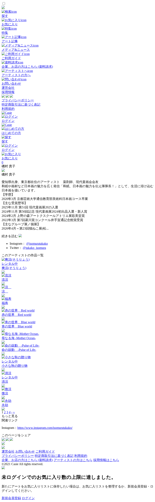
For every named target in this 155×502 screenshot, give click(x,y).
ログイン (28, 498)
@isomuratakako (37, 243)
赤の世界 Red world (16, 314)
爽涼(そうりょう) (14, 268)
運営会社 (8, 87)
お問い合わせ (25, 451)
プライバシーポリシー (18, 100)
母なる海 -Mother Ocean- (19, 338)
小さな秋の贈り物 (14, 365)
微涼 (5, 393)
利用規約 (8, 108)
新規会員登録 (11, 498)
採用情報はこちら (106, 460)
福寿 (5, 303)
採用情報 (8, 92)
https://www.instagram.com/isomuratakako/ (44, 427)
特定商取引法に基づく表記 (21, 104)
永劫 (5, 405)
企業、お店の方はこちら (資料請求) (27, 460)
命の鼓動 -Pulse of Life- (19, 349)
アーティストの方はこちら (73, 460)
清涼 (5, 381)
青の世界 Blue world (17, 326)
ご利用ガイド (45, 451)
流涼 (5, 279)
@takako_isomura (34, 247)
